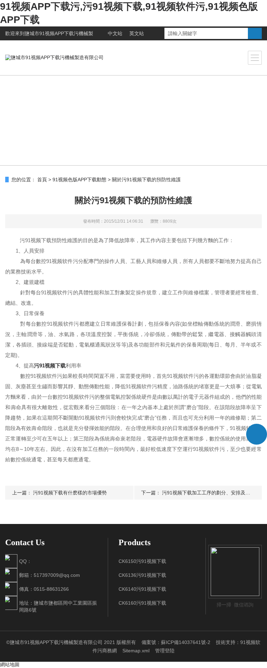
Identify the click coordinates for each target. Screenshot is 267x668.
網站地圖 (9, 664)
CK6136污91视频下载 (142, 575)
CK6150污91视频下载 (142, 561)
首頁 (42, 179)
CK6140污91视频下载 (142, 589)
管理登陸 (165, 650)
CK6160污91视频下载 (142, 603)
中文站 (115, 33)
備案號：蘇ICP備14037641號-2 (175, 642)
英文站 (136, 33)
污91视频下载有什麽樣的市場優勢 (70, 492)
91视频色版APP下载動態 (79, 179)
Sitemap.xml (135, 650)
